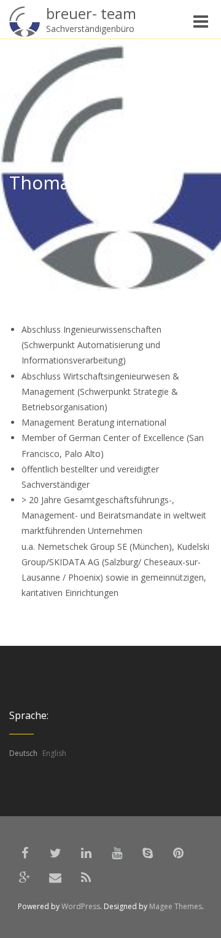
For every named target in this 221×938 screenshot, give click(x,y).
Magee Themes (175, 906)
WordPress (80, 906)
